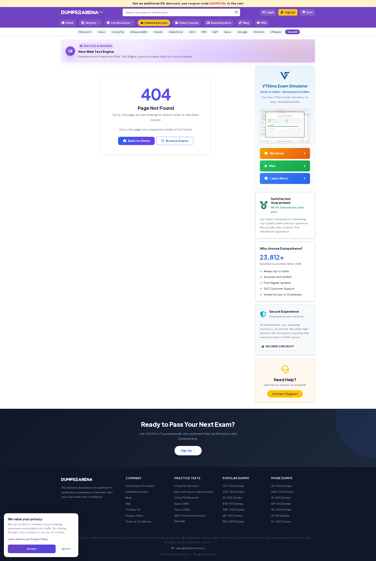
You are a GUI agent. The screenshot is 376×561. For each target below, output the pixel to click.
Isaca (227, 31)
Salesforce (176, 31)
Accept (32, 548)
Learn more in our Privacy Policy (28, 539)
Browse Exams (177, 141)
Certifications (120, 22)
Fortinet (259, 31)
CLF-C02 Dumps (233, 486)
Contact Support (285, 394)
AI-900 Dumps (281, 497)
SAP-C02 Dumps (234, 509)
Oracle (158, 31)
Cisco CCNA (182, 509)
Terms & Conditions (138, 521)
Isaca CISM (181, 503)
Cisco (101, 31)
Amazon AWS (138, 31)
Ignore (66, 548)
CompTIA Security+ (186, 486)
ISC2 (192, 31)
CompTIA (118, 31)
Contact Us (133, 509)
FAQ (263, 22)
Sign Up (290, 12)
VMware (276, 31)
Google (242, 31)
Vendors (90, 22)
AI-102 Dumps (280, 515)
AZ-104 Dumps (232, 497)
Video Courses (189, 22)
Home (69, 22)
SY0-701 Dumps (233, 503)
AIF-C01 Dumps (233, 515)
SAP (215, 31)
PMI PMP (179, 521)
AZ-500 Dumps (281, 486)
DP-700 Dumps (281, 503)
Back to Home (139, 141)
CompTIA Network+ (186, 497)
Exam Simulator (221, 22)
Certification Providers (140, 486)
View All (292, 31)
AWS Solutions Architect (190, 515)
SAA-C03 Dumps (282, 491)
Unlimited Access (156, 22)
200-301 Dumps (233, 491)
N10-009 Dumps (233, 521)
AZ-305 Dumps (281, 509)
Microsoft (85, 31)
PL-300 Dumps (281, 521)
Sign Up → (188, 451)
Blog (246, 22)
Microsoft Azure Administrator (193, 491)
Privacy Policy (134, 515)
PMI (204, 31)
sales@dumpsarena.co (190, 548)
